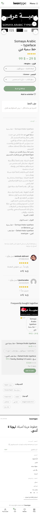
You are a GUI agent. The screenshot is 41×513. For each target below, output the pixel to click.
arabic (17, 397)
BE (31, 492)
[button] (20, 68)
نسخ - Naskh (8, 385)
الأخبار (36, 463)
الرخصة (36, 474)
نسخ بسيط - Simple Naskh (12, 390)
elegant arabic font (28, 402)
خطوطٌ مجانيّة (34, 466)
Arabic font (7, 397)
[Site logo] (20, 3)
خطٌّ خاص (35, 470)
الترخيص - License (30, 74)
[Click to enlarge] (34, 24)
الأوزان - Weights (30, 64)
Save (22, 309)
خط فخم (6, 402)
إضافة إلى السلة (20, 88)
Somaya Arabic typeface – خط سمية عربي (32, 324)
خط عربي (16, 402)
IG (34, 492)
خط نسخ (6, 407)
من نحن (36, 486)
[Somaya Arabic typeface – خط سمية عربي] (29, 311)
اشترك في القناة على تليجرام (31, 497)
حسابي (36, 482)
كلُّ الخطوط (35, 459)
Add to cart (30, 371)
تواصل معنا (35, 490)
